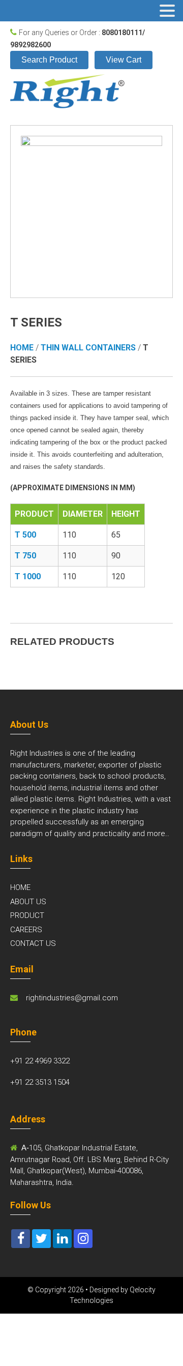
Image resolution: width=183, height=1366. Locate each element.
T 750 (25, 555)
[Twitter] (41, 1238)
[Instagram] (83, 1238)
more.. (158, 833)
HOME (20, 887)
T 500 (25, 535)
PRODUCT (27, 915)
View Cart (123, 59)
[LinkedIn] (62, 1238)
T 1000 (28, 576)
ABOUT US (28, 901)
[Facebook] (20, 1238)
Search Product (49, 59)
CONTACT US (33, 943)
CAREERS (26, 929)
